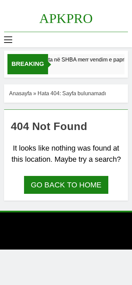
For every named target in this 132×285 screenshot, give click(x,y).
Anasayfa (20, 93)
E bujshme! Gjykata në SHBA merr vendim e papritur (68, 59)
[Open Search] (126, 40)
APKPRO (66, 18)
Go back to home (66, 185)
